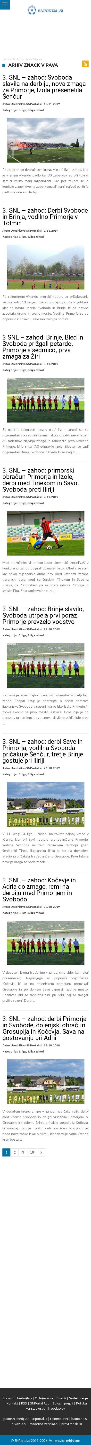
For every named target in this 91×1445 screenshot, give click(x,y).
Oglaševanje (44, 1398)
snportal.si (39, 1418)
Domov (6, 59)
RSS (24, 1403)
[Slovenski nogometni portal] (45, 4)
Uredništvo (24, 1398)
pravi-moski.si (71, 1424)
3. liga (22, 110)
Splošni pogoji (63, 1403)
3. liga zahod (35, 110)
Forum (8, 1398)
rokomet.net (59, 1418)
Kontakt (12, 1403)
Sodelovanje (78, 1398)
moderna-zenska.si (44, 1424)
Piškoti (61, 1398)
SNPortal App (40, 1403)
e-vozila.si (19, 1424)
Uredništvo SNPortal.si (26, 104)
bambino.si (79, 1418)
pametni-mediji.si (15, 1418)
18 (32, 1152)
